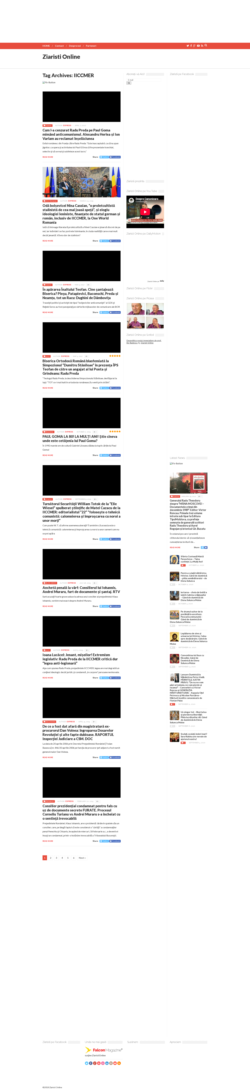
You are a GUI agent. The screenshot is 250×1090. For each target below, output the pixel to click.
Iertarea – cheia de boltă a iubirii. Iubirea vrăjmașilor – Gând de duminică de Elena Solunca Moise (194, 596)
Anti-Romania (51, 201)
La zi (47, 356)
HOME (46, 45)
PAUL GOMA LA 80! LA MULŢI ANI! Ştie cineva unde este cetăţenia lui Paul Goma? (80, 438)
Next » (82, 857)
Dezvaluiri (50, 801)
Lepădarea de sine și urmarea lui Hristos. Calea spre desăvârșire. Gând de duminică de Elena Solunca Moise (188, 638)
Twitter (105, 157)
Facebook (116, 157)
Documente (50, 722)
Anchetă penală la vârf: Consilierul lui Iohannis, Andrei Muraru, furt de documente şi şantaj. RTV (81, 589)
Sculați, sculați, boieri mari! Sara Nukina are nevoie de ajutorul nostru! (194, 736)
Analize (49, 499)
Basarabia (49, 432)
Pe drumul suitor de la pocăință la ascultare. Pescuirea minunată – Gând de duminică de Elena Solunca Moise (186, 616)
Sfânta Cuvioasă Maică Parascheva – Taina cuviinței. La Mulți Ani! (192, 559)
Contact (59, 45)
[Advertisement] (125, 20)
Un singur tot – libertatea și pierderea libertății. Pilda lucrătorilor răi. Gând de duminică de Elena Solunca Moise (188, 717)
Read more (48, 157)
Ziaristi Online (61, 56)
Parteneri (91, 45)
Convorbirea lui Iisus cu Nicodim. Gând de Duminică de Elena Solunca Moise (192, 659)
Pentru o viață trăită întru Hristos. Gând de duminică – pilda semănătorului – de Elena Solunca (194, 577)
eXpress (67, 126)
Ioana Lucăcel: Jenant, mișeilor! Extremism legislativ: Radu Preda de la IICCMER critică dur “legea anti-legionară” (80, 659)
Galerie (48, 126)
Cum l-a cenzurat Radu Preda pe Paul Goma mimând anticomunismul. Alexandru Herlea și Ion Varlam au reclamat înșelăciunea (81, 134)
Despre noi (75, 45)
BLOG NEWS (51, 583)
